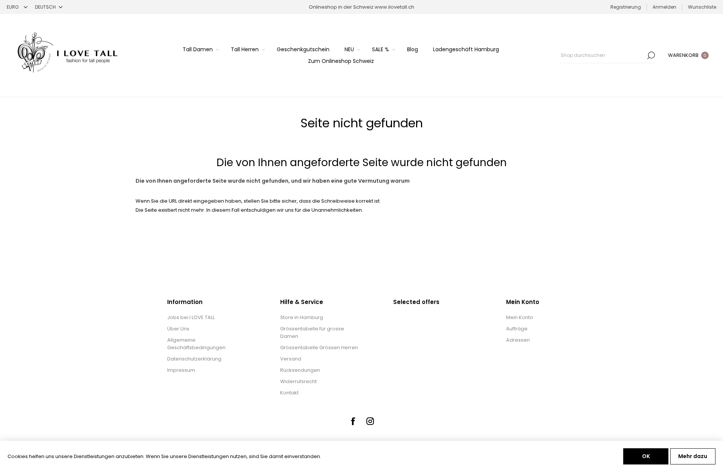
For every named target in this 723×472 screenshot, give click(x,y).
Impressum (181, 370)
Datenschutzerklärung (194, 358)
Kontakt (289, 392)
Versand (290, 358)
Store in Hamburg (301, 317)
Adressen (518, 340)
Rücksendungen (300, 370)
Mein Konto (519, 317)
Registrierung (625, 7)
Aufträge (517, 328)
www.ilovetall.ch (394, 7)
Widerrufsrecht (298, 381)
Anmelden (664, 7)
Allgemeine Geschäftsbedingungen (196, 343)
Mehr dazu (692, 456)
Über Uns (178, 328)
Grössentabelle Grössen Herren (319, 347)
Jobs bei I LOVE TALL (191, 317)
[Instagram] (370, 421)
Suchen (651, 55)
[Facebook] (352, 421)
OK (646, 456)
